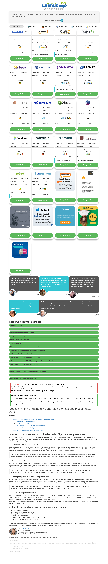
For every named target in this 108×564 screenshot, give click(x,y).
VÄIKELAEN (47, 26)
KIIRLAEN (32, 26)
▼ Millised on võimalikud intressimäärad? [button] (21, 353)
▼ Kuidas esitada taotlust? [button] (17, 329)
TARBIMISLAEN (92, 26)
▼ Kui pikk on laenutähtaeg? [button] (17, 336)
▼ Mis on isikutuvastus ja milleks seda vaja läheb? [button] (23, 378)
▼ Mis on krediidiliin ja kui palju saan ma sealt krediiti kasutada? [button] (27, 350)
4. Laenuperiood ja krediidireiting (25, 428)
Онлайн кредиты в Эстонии (50, 537)
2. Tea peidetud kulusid (22, 423)
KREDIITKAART (62, 26)
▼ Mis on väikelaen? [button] (15, 343)
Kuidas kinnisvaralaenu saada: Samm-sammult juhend (27, 430)
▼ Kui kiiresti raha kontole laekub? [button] (19, 339)
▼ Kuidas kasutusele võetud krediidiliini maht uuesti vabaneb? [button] (27, 368)
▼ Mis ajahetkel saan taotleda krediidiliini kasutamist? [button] (24, 364)
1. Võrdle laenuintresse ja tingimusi (25, 421)
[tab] (54, 325)
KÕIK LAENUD (16, 26)
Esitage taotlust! (20, 58)
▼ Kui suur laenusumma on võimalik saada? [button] (22, 332)
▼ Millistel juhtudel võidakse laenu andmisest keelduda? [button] (25, 357)
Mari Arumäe (26, 528)
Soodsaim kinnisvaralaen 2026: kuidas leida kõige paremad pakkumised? (33, 419)
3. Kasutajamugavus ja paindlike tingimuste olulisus (30, 425)
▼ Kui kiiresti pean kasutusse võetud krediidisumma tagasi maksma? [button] (28, 371)
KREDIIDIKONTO (77, 26)
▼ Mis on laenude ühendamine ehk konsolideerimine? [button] (24, 346)
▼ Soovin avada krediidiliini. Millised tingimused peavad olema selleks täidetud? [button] (32, 361)
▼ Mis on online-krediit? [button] (16, 325)
